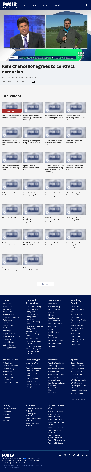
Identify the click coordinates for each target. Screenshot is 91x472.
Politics (51, 312)
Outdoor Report (77, 336)
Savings (6, 420)
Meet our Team (9, 314)
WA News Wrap (54, 306)
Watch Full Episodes (33, 368)
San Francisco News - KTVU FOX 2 (34, 342)
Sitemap (51, 346)
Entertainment (53, 318)
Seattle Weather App (56, 368)
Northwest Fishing (78, 399)
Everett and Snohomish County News (33, 321)
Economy (6, 417)
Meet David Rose (32, 371)
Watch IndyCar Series (56, 427)
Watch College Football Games (54, 415)
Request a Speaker (10, 333)
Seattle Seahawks (78, 363)
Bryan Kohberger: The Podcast (34, 425)
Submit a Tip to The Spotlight (33, 385)
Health (50, 329)
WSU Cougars (76, 383)
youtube (60, 455)
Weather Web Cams (56, 363)
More (57, 5)
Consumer (52, 326)
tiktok (74, 455)
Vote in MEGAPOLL (78, 314)
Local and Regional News (33, 302)
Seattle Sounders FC (79, 368)
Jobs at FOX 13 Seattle (8, 327)
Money (6, 405)
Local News (52, 303)
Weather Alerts (54, 371)
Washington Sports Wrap (78, 387)
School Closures (77, 333)
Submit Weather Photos (77, 329)
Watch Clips (7, 363)
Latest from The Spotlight (32, 364)
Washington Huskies (79, 380)
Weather (53, 359)
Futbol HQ (75, 396)
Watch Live (75, 306)
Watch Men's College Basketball (56, 431)
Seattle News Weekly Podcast (34, 410)
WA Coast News (32, 338)
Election (51, 315)
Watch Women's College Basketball (55, 436)
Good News (52, 338)
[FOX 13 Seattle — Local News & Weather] (10, 5)
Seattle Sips (7, 374)
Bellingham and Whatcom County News (32, 333)
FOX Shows (7, 323)
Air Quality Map (54, 377)
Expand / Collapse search (86, 5)
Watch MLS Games (55, 443)
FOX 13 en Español (55, 340)
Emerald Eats (8, 371)
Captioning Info (9, 339)
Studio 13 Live (10, 359)
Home (6, 300)
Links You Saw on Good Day (78, 340)
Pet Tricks (75, 317)
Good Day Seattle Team (78, 310)
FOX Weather (53, 393)
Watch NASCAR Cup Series (56, 423)
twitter (83, 455)
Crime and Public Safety (32, 374)
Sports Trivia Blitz (77, 393)
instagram (65, 455)
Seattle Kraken (76, 374)
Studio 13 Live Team (11, 366)
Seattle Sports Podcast (31, 415)
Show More (45, 284)
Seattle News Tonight (34, 306)
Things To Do (76, 323)
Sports (74, 359)
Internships (7, 331)
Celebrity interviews (10, 382)
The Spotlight (33, 359)
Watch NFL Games (55, 411)
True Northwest (77, 326)
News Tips (7, 303)
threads (78, 455)
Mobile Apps (7, 306)
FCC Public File (8, 342)
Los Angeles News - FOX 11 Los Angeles (33, 347)
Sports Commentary (79, 391)
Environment (53, 335)
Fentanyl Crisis (31, 381)
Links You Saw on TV (11, 317)
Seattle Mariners (77, 366)
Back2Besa (75, 344)
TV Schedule (7, 320)
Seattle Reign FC (77, 377)
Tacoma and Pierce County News (33, 315)
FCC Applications (9, 348)
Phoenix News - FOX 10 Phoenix (33, 352)
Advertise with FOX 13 (11, 336)
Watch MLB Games (55, 419)
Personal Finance (9, 409)
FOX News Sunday (55, 343)
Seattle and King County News (32, 310)
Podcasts (30, 405)
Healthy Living (53, 332)
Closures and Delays (56, 374)
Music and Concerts (56, 323)
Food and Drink (54, 321)
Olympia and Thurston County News (34, 327)
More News (54, 300)
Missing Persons (32, 378)
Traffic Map (52, 366)
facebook (69, 455)
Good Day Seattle (76, 302)
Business (6, 414)
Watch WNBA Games (56, 440)
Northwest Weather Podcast (33, 420)
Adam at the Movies (79, 320)
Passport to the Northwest (9, 378)
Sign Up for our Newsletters (8, 310)
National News (54, 309)
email (87, 455)
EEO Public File (8, 345)
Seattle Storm (76, 371)
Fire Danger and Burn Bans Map (56, 384)
